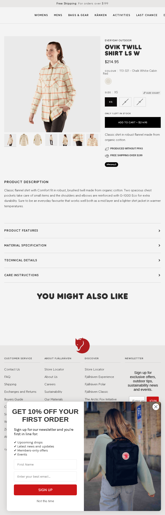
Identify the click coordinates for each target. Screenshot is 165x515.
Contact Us (12, 369)
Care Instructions (21, 275)
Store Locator (54, 369)
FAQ (7, 377)
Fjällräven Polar (95, 384)
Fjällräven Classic (96, 392)
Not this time (45, 501)
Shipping (10, 384)
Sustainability (53, 392)
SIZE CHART (153, 93)
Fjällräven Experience (99, 377)
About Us (51, 377)
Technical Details (20, 260)
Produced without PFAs (126, 148)
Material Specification (25, 245)
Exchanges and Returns (20, 392)
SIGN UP (45, 490)
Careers (50, 384)
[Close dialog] (155, 406)
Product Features (21, 230)
